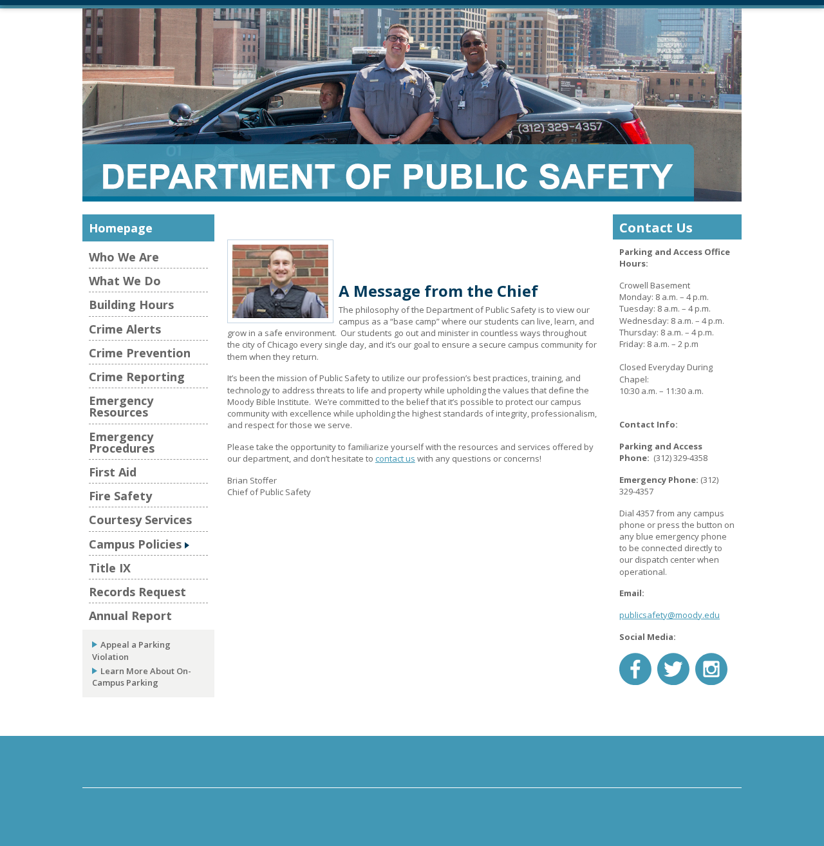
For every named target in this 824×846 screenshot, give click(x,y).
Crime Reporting (137, 376)
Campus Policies (135, 544)
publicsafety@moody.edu (669, 615)
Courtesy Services (140, 519)
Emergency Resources (121, 406)
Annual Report (130, 615)
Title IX (110, 568)
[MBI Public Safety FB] (635, 667)
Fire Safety (120, 495)
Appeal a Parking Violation (131, 650)
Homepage (121, 228)
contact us (395, 458)
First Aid (112, 472)
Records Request (137, 591)
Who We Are (124, 257)
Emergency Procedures (121, 442)
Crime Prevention (140, 353)
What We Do (125, 280)
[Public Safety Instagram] (711, 667)
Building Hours (131, 304)
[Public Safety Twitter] (673, 667)
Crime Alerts (125, 329)
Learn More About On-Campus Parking (141, 676)
